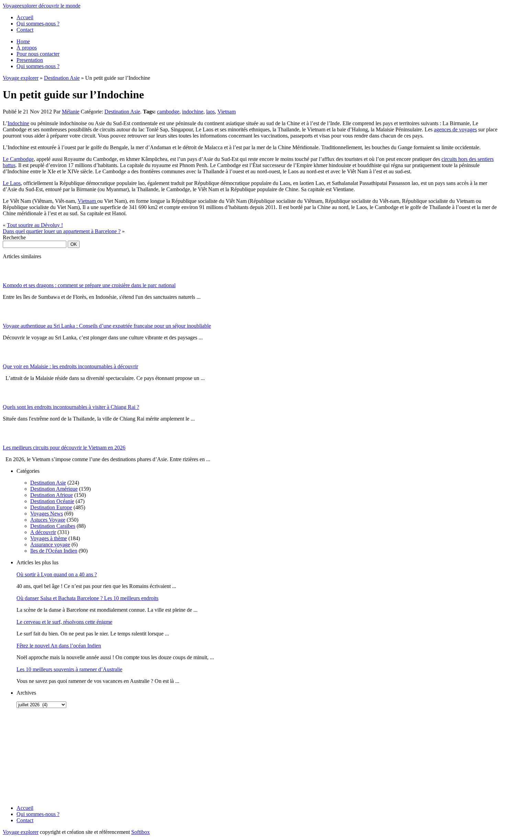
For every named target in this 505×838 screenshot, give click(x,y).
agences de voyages (455, 129)
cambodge (168, 112)
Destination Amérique (54, 489)
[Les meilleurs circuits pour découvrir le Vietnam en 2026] (11, 443)
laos (210, 112)
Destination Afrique (51, 495)
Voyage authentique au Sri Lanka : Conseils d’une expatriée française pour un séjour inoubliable (107, 326)
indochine (192, 112)
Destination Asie (62, 78)
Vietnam (226, 112)
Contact (24, 30)
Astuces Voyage (47, 520)
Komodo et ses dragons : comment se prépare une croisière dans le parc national (89, 285)
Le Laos (12, 183)
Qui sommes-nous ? (37, 23)
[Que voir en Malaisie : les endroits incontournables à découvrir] (11, 361)
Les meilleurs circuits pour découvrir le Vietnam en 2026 (64, 447)
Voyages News (46, 513)
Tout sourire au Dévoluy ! (35, 225)
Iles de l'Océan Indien (53, 551)
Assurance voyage (50, 544)
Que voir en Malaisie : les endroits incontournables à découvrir (70, 366)
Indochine (18, 123)
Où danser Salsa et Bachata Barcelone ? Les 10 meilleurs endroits (87, 598)
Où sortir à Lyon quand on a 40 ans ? (56, 574)
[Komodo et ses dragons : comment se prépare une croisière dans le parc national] (11, 280)
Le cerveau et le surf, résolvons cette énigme (64, 622)
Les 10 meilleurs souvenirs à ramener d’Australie (69, 669)
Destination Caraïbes (52, 526)
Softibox (140, 832)
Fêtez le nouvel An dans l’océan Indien (58, 646)
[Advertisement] (46, 756)
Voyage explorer (20, 78)
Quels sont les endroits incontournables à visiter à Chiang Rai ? (71, 407)
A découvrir (43, 532)
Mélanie (70, 112)
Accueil (24, 17)
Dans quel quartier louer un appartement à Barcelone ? (62, 231)
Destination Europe (51, 507)
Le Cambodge (18, 159)
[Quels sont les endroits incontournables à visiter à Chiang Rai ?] (11, 402)
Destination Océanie (52, 501)
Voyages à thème (48, 538)
